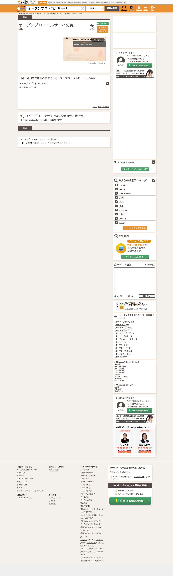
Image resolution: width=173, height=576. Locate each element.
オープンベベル (122, 345)
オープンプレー (122, 324)
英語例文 (50, 2)
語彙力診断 (118, 389)
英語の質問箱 (85, 506)
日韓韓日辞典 (85, 488)
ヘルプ (19, 488)
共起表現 (63, 2)
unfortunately (125, 193)
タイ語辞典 (118, 378)
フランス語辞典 (86, 491)
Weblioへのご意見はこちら (120, 472)
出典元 (95, 107)
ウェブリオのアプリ (24, 497)
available (123, 210)
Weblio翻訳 (150, 265)
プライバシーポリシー (25, 478)
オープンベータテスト (124, 354)
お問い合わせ (54, 470)
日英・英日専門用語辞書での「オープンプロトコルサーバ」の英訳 (57, 78)
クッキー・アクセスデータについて (30, 491)
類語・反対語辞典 (120, 366)
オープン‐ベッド (122, 342)
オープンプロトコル (123, 336)
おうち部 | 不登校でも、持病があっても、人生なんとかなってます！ (91, 551)
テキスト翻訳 (124, 264)
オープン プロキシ (123, 327)
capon (122, 189)
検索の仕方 (21, 472)
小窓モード (124, 10)
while (121, 223)
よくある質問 (139, 477)
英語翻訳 (85, 2)
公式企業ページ (54, 498)
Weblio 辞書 (23, 14)
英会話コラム (119, 391)
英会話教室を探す (121, 2)
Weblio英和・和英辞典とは (27, 469)
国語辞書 (117, 364)
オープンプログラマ (123, 330)
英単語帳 (70, 2)
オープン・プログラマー (125, 333)
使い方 (131, 10)
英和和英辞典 (42, 2)
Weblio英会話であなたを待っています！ (134, 427)
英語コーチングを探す (108, 2)
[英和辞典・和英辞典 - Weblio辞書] (23, 1)
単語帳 (117, 387)
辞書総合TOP (22, 485)
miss (121, 214)
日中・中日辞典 (119, 370)
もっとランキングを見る (134, 228)
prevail (122, 185)
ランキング (105, 107)
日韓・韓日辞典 (119, 372)
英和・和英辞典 (119, 368)
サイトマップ (22, 481)
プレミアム (139, 10)
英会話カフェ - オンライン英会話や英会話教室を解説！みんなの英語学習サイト (91, 542)
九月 (121, 206)
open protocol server (33, 120)
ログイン (145, 10)
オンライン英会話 (94, 2)
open (21, 87)
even (121, 202)
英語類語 (57, 2)
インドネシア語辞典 (121, 376)
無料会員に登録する (135, 256)
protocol (27, 87)
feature (122, 218)
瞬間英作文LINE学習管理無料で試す (102, 29)
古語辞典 (117, 374)
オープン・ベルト (123, 348)
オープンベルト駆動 (123, 351)
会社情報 (52, 501)
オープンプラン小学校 (124, 322)
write (121, 198)
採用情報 (52, 504)
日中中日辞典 (85, 485)
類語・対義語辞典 (87, 472)
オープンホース (122, 357)
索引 (99, 107)
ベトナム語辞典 (119, 380)
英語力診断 (77, 2)
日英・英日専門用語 (49, 14)
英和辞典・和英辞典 (34, 14)
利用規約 (20, 475)
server (34, 87)
